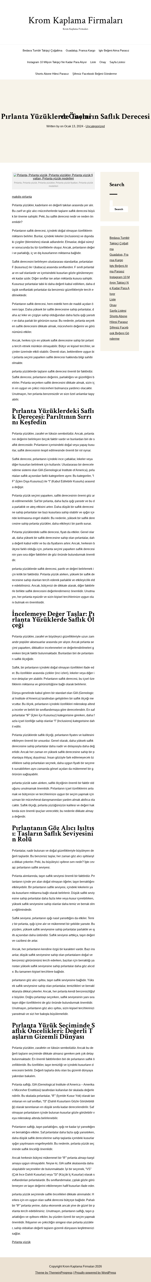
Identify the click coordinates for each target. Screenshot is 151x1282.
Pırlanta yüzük (21, 1242)
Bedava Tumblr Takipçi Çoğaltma (42, 50)
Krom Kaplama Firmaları (75, 22)
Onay (102, 62)
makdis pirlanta (22, 196)
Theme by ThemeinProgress (53, 1272)
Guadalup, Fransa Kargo (80, 50)
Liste (93, 62)
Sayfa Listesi (117, 62)
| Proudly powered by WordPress (94, 1272)
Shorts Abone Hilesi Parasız (52, 73)
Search (117, 184)
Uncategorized (95, 126)
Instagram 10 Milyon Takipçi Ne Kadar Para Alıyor (57, 62)
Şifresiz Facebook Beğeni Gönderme (94, 73)
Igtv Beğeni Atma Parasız (114, 50)
